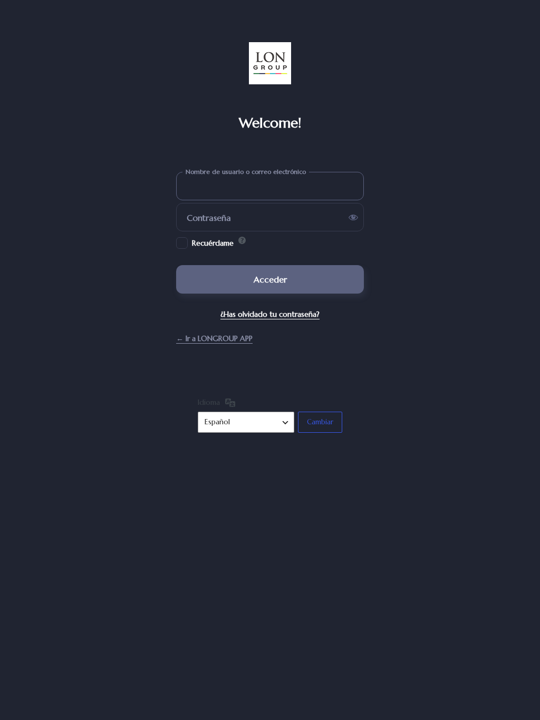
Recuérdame (213, 243)
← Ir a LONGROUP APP (214, 338)
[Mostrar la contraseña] (353, 217)
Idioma (209, 402)
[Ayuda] (242, 240)
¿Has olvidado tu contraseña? (270, 314)
